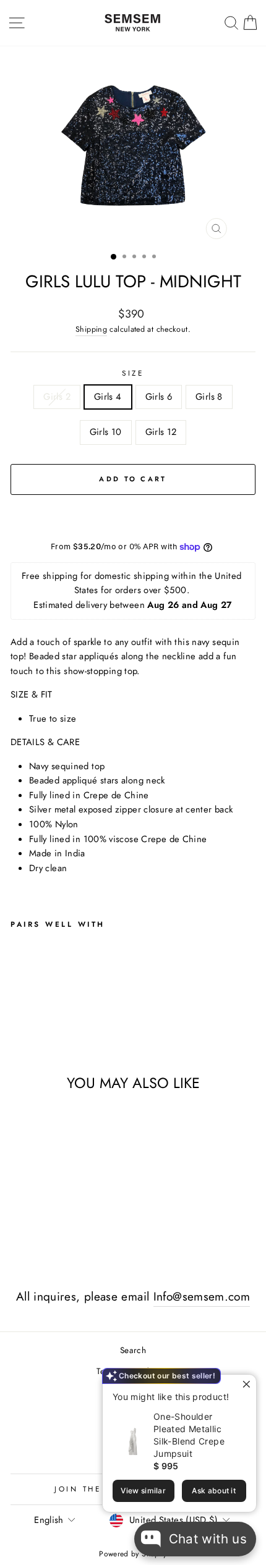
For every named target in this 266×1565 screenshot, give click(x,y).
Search (133, 1350)
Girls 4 (108, 396)
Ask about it (214, 1490)
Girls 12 (161, 432)
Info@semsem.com (202, 1296)
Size (133, 373)
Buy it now (133, 516)
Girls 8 (209, 396)
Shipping (91, 329)
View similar (143, 1490)
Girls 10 (106, 432)
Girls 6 (159, 396)
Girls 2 (57, 396)
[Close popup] (245, 1385)
